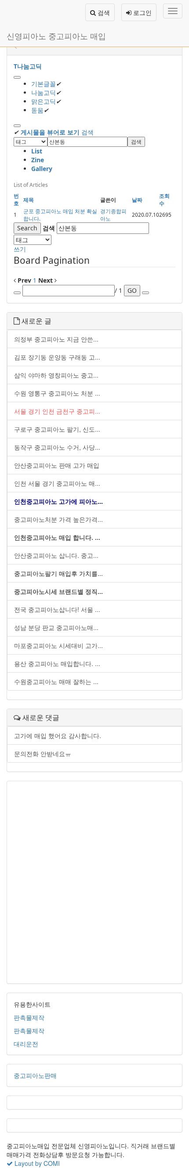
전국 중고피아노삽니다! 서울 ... (57, 609)
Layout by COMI (36, 1163)
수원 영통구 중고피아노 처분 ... (57, 393)
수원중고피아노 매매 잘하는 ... (56, 681)
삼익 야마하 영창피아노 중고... (56, 375)
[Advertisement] (94, 882)
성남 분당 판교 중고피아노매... (56, 627)
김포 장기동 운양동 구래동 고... (57, 357)
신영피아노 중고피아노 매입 (56, 35)
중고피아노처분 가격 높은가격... (58, 519)
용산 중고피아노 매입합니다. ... (57, 663)
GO (132, 290)
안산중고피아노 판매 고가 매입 (56, 465)
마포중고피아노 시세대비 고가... (58, 645)
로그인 (141, 12)
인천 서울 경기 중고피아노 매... (57, 483)
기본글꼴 (43, 84)
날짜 (137, 200)
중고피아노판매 (35, 1075)
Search (27, 228)
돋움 (37, 110)
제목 (28, 200)
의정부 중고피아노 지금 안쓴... (56, 339)
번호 (16, 199)
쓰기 (20, 249)
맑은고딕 (43, 101)
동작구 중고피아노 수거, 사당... (57, 447)
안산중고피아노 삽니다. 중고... (56, 555)
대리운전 (26, 1043)
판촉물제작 (29, 1017)
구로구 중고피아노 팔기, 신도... (57, 429)
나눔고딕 (43, 92)
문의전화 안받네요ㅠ (42, 753)
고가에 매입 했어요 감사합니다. (57, 735)
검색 (103, 12)
